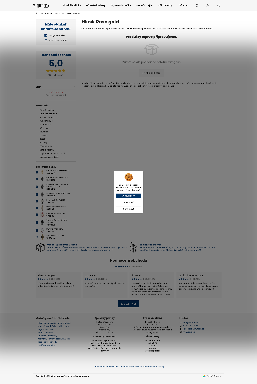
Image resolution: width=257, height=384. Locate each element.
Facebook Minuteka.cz (193, 328)
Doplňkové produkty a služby (53, 153)
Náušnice (44, 131)
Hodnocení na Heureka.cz (107, 366)
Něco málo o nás (46, 332)
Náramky (44, 128)
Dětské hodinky (47, 150)
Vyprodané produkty (49, 157)
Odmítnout (128, 209)
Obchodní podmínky (47, 335)
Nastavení (128, 202)
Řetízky (43, 139)
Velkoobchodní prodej (153, 366)
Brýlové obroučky (48, 117)
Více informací (133, 190)
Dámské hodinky (48, 113)
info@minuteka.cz (191, 322)
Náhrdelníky (45, 124)
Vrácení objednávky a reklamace (53, 326)
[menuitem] (72, 5)
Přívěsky (43, 142)
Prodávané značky (46, 345)
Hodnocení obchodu (128, 260)
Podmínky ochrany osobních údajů (54, 338)
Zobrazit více (128, 303)
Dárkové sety (46, 146)
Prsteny (43, 135)
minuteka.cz (189, 332)
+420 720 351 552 (191, 325)
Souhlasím (130, 196)
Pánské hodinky (47, 110)
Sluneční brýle (46, 121)
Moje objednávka (46, 329)
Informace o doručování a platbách (54, 323)
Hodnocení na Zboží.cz (131, 366)
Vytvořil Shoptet (214, 376)
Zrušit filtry (54, 92)
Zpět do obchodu (151, 73)
